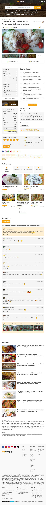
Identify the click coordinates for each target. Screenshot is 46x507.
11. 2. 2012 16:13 (39, 323)
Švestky (7, 12)
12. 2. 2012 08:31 (39, 254)
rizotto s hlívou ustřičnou (12, 423)
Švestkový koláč (39, 484)
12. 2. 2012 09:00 (39, 246)
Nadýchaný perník (22, 484)
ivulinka (7, 263)
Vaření (41, 156)
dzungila (18, 208)
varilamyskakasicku (37, 21)
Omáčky (16, 10)
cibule (24, 434)
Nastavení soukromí (31, 448)
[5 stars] (17, 140)
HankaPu (33, 206)
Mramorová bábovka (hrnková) (7, 498)
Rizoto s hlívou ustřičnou (31, 186)
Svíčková (31, 475)
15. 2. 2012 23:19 (39, 229)
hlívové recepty (36, 423)
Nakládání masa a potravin (25, 474)
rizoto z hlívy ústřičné (18, 424)
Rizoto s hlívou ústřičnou (6, 202)
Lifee (39, 454)
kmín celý (6, 435)
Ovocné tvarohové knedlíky (28, 482)
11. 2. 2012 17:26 (39, 307)
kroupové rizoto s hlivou (7, 424)
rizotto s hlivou (13, 427)
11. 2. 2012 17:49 (39, 272)
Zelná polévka (8, 476)
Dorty (17, 480)
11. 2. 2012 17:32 (39, 289)
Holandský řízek (33, 483)
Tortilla (31, 474)
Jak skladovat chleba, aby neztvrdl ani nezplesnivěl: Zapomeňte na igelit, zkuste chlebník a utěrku (37, 489)
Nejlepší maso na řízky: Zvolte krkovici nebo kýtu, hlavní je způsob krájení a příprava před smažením (37, 497)
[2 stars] (7, 140)
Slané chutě (28, 154)
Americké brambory (12, 475)
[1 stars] (4, 140)
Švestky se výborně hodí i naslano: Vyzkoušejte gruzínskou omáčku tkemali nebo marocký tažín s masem (30, 356)
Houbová (12, 154)
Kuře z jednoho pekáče (6, 488)
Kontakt (31, 471)
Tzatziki (34, 476)
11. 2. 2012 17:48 (39, 281)
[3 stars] (11, 140)
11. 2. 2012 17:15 (39, 315)
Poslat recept (17, 151)
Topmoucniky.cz (41, 449)
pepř (3, 435)
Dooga (6, 281)
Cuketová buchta (12, 484)
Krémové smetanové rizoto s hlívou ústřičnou (10, 187)
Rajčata (36, 12)
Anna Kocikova (8, 238)
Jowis (25, 189)
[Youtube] (12, 447)
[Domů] (2, 19)
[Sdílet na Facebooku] (3, 151)
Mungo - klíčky (4, 496)
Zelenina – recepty (15, 474)
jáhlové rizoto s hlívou (25, 421)
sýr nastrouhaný (19, 434)
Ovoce (20, 480)
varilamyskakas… (34, 110)
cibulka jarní (22, 435)
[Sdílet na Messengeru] (6, 151)
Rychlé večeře (24, 14)
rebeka (7, 289)
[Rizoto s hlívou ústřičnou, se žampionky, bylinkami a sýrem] (8, 328)
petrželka (29, 434)
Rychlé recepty (17, 14)
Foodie (31, 466)
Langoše (6, 484)
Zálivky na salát (14, 476)
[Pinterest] (6, 447)
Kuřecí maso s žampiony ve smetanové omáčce (7, 493)
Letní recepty (26, 12)
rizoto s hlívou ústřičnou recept (25, 423)
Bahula (6, 254)
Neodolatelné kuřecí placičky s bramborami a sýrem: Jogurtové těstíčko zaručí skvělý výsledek (30, 402)
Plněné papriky (11, 482)
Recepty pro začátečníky (36, 154)
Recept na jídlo (24, 447)
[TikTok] (18, 447)
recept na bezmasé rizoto (7, 429)
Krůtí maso (11, 478)
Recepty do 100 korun (6, 156)
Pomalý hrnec (33, 478)
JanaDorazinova (9, 298)
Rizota (9, 19)
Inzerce (31, 461)
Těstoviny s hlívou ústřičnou (36, 202)
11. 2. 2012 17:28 (39, 298)
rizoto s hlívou (16, 421)
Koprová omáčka (26, 483)
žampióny (13, 434)
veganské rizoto (34, 421)
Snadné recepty (16, 479)
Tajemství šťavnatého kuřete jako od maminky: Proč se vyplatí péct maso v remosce (30, 346)
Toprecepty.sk (40, 447)
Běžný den (4, 158)
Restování (36, 156)
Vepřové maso (21, 478)
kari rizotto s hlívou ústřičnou (31, 426)
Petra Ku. (7, 315)
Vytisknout (14, 151)
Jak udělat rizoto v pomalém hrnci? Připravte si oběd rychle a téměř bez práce (30, 392)
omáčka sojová (12, 435)
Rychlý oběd (28, 484)
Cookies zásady (33, 452)
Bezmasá (13, 19)
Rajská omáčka (36, 482)
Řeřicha (18, 475)
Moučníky (21, 10)
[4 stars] (14, 140)
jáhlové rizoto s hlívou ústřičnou (17, 426)
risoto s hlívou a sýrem (37, 427)
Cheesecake (6, 483)
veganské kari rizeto (34, 424)
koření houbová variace (37, 434)
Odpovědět (5, 234)
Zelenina (21, 156)
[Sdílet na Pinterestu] (11, 151)
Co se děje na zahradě (24, 475)
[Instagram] (9, 447)
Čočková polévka (13, 483)
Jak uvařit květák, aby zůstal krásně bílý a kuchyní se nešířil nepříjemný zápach (37, 493)
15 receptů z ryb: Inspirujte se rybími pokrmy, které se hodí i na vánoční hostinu (30, 410)
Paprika (16, 12)
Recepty (5, 19)
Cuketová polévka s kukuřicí (22, 491)
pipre (6, 272)
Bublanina (33, 484)
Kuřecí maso (30, 10)
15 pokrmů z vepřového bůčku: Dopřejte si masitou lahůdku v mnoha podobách (29, 373)
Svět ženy (23, 455)
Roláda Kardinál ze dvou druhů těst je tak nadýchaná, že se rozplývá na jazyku (29, 382)
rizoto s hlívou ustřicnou (7, 421)
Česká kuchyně (31, 14)
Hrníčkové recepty (9, 14)
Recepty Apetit (24, 454)
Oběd (24, 154)
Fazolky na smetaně (18, 482)
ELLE (39, 452)
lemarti (3, 206)
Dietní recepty (33, 479)
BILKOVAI (7, 246)
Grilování (21, 12)
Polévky (25, 10)
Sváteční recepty (15, 156)
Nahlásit (31, 467)
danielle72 (4, 191)
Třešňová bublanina (21, 476)
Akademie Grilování (9, 10)
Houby (20, 154)
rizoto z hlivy (27, 424)
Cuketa (32, 12)
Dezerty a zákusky (36, 474)
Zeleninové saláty (5, 480)
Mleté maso (15, 478)
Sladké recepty (27, 479)
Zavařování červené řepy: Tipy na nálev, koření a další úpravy (23, 489)
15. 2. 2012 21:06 (39, 238)
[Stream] (15, 447)
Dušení (32, 156)
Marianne (39, 451)
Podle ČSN (12, 12)
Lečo (17, 484)
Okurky (35, 10)
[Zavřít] (43, 225)
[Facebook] (3, 447)
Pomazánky (9, 474)
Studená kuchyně (12, 480)
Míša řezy (38, 483)
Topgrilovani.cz (40, 450)
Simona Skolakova (9, 307)
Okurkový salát (19, 483)
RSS (30, 462)
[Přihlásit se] (44, 1)
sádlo (18, 435)
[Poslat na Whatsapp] (8, 151)
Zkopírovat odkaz (20, 151)
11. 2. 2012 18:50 (39, 262)
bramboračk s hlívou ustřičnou (24, 427)
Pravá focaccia (36, 475)
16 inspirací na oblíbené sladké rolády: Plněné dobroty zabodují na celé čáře (30, 364)
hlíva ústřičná (7, 434)
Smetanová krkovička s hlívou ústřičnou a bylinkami (23, 203)
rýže (3, 434)
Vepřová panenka (29, 476)
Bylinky (17, 154)
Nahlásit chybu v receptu (10, 98)
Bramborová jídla (28, 478)
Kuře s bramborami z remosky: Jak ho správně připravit (23, 493)
